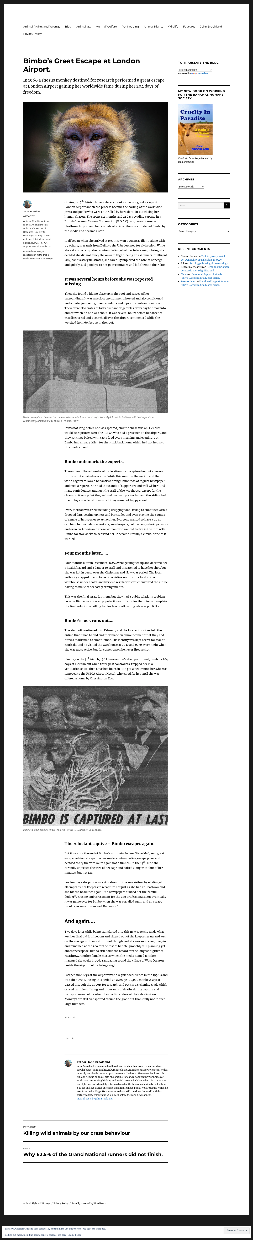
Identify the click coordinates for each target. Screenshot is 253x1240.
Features (189, 26)
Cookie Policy (74, 1235)
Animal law (83, 26)
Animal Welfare (106, 26)
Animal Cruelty (31, 221)
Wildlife (173, 26)
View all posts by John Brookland (95, 1098)
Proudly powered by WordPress (89, 1203)
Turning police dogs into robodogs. (209, 263)
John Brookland (211, 26)
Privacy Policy (32, 33)
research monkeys (33, 251)
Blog (68, 26)
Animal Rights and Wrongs (41, 26)
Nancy (184, 274)
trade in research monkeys (38, 258)
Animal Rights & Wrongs (36, 1203)
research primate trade (36, 254)
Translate (203, 73)
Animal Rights (153, 26)
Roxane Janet (188, 281)
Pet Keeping (130, 26)
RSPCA (35, 242)
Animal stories (39, 224)
